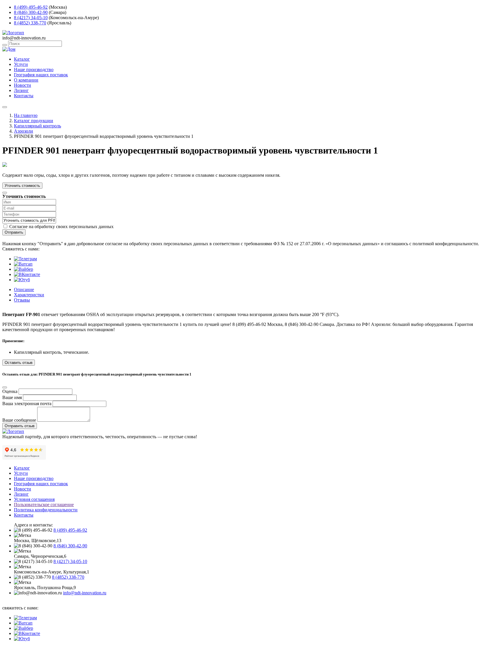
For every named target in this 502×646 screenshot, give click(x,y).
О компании (26, 79)
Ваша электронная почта (26, 403)
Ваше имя (12, 397)
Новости (22, 85)
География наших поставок (41, 74)
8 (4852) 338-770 (30, 22)
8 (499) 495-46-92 (31, 7)
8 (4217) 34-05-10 (31, 17)
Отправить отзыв (20, 426)
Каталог (22, 59)
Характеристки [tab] (29, 294)
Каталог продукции (33, 120)
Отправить (14, 232)
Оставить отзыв (19, 362)
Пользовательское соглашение (44, 504)
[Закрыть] (4, 193)
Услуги (21, 64)
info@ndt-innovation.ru (84, 592)
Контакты (23, 95)
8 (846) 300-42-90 (31, 12)
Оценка (9, 391)
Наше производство (33, 69)
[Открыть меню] (4, 107)
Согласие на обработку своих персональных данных (61, 226)
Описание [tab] (24, 289)
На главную (25, 115)
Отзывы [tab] (22, 299)
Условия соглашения (34, 499)
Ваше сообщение (19, 420)
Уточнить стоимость (22, 185)
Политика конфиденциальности (46, 509)
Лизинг (21, 90)
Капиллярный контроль (37, 125)
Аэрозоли (23, 131)
